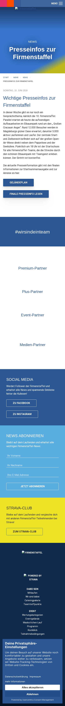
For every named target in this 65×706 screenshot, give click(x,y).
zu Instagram (22, 414)
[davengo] (13, 329)
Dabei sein (32, 589)
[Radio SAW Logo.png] (32, 353)
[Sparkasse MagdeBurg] (36, 276)
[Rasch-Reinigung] (21, 329)
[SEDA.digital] (13, 323)
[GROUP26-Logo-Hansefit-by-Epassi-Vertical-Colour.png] (52, 329)
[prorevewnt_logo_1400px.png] (48, 299)
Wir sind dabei (32, 596)
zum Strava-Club (24, 531)
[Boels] (28, 329)
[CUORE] (21, 323)
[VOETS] (44, 276)
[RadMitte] (36, 323)
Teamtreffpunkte (32, 604)
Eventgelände (32, 618)
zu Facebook (21, 403)
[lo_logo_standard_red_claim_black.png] (44, 329)
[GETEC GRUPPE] (17, 299)
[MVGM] (44, 323)
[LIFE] (5, 323)
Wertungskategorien (32, 615)
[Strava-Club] (10, 3)
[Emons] (28, 323)
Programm (32, 626)
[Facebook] (17, 3)
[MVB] (60, 323)
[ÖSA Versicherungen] (28, 276)
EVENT (32, 611)
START (6, 78)
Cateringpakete (32, 600)
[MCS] (52, 323)
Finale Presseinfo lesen (26, 193)
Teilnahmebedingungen (32, 634)
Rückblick (32, 630)
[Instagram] (3, 3)
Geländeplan (18, 182)
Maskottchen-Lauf (32, 622)
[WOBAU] (25, 299)
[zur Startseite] (32, 21)
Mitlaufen (32, 593)
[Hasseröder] (40, 299)
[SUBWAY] (32, 299)
